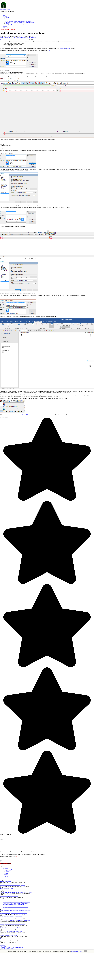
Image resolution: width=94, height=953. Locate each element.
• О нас (1, 943)
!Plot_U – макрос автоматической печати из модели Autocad (22, 24)
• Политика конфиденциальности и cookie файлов (12, 947)
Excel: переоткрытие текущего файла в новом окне (12, 938)
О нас (4, 15)
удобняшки (26, 910)
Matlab (7, 18)
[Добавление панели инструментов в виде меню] (12, 412)
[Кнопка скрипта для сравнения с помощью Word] (18, 314)
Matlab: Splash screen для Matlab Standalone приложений (19, 21)
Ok (85, 951)
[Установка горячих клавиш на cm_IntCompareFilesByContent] (19, 290)
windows (17, 910)
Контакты (5, 26)
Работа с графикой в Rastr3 (6, 888)
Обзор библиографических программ (9, 896)
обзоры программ (4, 37)
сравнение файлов (31, 37)
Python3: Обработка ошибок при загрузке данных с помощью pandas (16, 892)
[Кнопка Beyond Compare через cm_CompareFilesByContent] (18, 167)
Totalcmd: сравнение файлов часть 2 (8, 935)
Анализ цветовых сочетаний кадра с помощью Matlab (12, 885)
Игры (7, 873)
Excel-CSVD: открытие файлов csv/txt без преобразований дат (20, 22)
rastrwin (1, 910)
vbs (9, 37)
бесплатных (62, 48)
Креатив (5, 877)
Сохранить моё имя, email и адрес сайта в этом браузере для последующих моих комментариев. (24, 854)
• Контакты (2, 945)
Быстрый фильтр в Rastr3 (6, 881)
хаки (23, 910)
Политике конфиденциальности (77, 951)
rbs (15, 910)
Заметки (5, 16)
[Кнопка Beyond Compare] (19, 67)
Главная (4, 13)
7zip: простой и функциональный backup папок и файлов (16, 902)
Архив (7, 23)
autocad (29, 910)
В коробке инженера (5, 9)
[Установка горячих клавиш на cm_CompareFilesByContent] (19, 202)
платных (68, 48)
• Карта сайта (3, 946)
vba (21, 910)
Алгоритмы (6, 874)
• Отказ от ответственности (6, 948)
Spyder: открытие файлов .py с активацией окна (14, 904)
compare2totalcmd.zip (23, 414)
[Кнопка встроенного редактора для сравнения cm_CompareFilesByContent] (18, 223)
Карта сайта (5, 27)
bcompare (24, 37)
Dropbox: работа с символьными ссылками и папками (15, 907)
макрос (5, 910)
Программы (9, 870)
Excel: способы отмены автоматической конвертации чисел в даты (18, 905)
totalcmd (20, 37)
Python (7, 17)
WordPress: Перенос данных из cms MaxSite (10, 927)
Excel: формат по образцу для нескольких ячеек (11, 931)
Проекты (5, 19)
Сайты (7, 871)
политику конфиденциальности (60, 851)
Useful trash (6, 876)
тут (49, 50)
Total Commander (14, 37)
